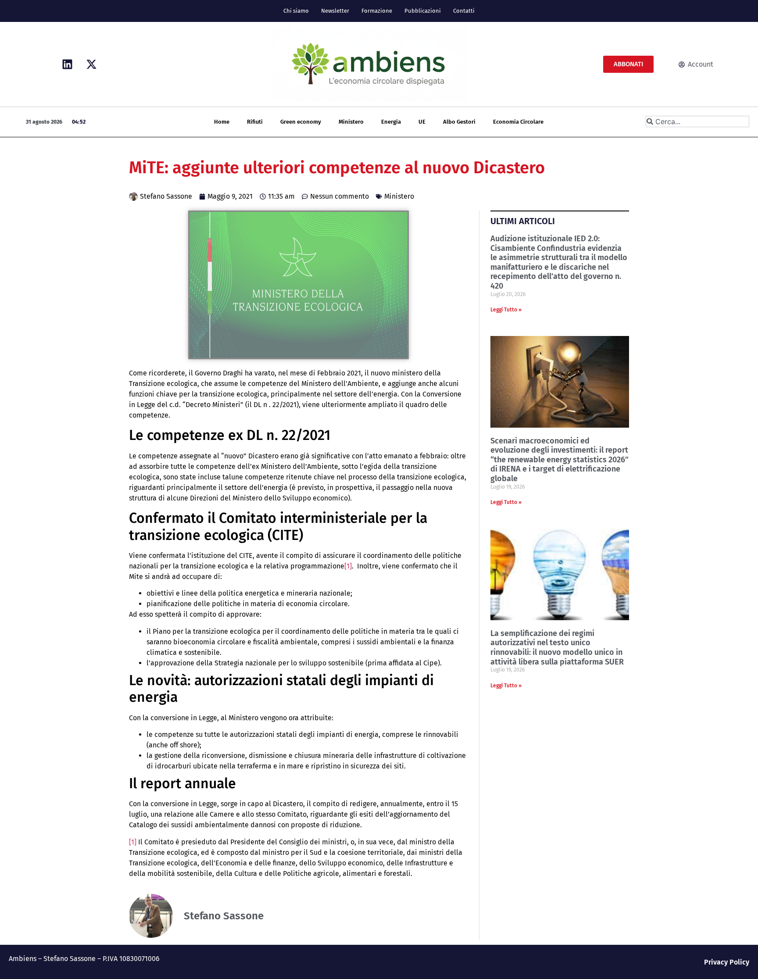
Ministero (351, 121)
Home (221, 121)
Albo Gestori (459, 121)
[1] (348, 566)
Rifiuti (255, 121)
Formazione (376, 10)
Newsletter (335, 10)
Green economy (300, 121)
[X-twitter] (91, 64)
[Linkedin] (67, 64)
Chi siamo (296, 10)
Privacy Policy (726, 962)
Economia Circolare (518, 121)
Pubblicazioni (422, 10)
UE (421, 121)
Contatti (464, 10)
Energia (391, 121)
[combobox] (697, 121)
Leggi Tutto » (506, 310)
